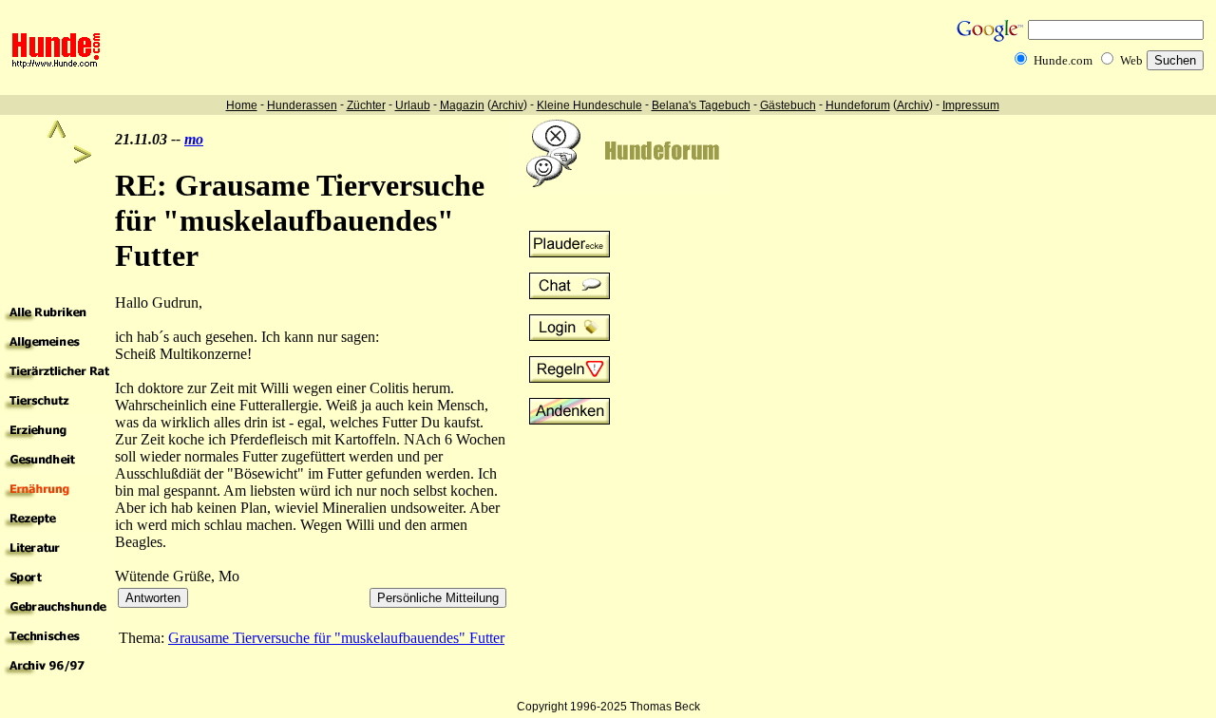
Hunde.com (1063, 60)
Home (241, 105)
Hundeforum (858, 105)
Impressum (970, 105)
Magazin (462, 105)
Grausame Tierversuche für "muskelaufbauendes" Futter (336, 638)
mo (193, 139)
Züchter (366, 105)
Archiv (507, 105)
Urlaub (412, 105)
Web (1131, 60)
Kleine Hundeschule (589, 105)
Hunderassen (302, 105)
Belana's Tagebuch (701, 105)
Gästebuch (788, 105)
